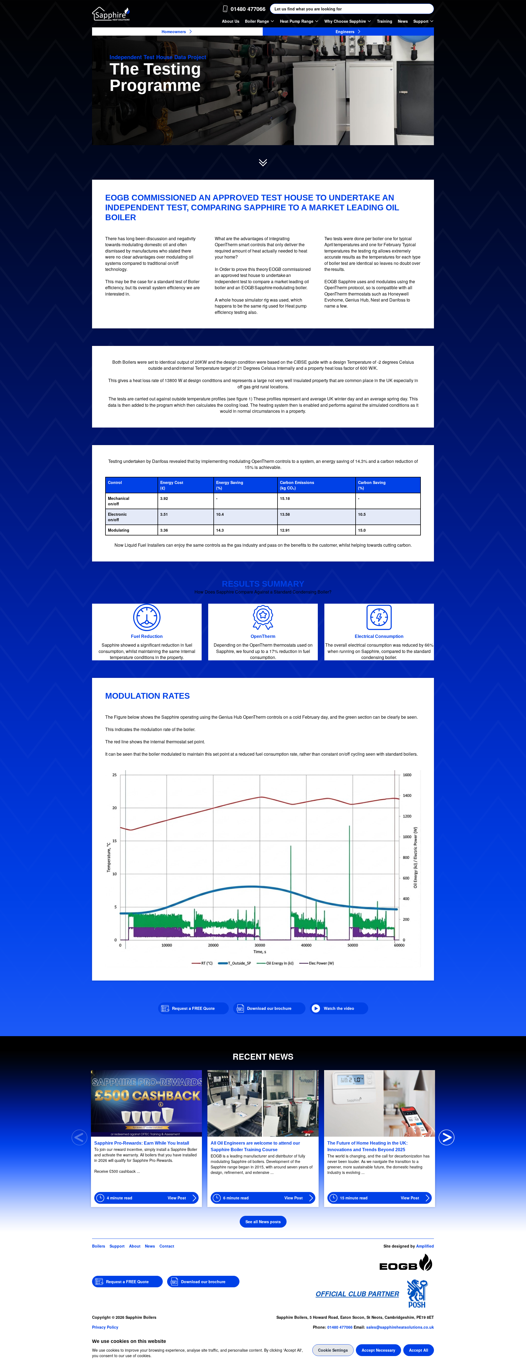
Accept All (418, 1350)
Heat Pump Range (296, 21)
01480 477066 (340, 1327)
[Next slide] (446, 1137)
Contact (166, 1246)
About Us (230, 21)
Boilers (98, 1246)
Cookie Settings (333, 1350)
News (403, 21)
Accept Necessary (378, 1350)
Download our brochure (269, 1008)
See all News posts (263, 1221)
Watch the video (339, 1008)
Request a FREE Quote (193, 1008)
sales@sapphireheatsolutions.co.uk (400, 1327)
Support (420, 21)
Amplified (425, 1246)
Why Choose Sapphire (345, 21)
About (135, 1246)
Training (384, 21)
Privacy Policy (105, 1327)
